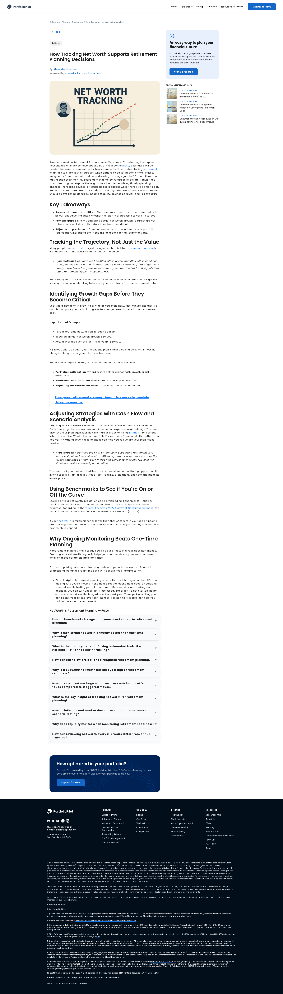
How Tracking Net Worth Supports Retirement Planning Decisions (104, 22)
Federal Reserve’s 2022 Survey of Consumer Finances (118, 508)
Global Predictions (55, 863)
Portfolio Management (113, 838)
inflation (134, 432)
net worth (78, 248)
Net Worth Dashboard (113, 823)
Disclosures (177, 835)
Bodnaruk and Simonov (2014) (153, 964)
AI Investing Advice (111, 834)
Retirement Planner (60, 22)
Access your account (182, 823)
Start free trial (178, 819)
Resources (77, 22)
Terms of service (180, 827)
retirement (150, 169)
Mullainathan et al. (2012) (161, 961)
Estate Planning (109, 815)
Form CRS (211, 839)
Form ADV (211, 844)
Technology (177, 815)
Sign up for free (261, 6)
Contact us (142, 827)
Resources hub (213, 815)
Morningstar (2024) (73, 964)
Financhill (61, 966)
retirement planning (140, 248)
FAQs (208, 823)
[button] (186, 7)
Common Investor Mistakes (220, 835)
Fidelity (125, 165)
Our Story (141, 819)
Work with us (142, 823)
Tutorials (210, 819)
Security (210, 827)
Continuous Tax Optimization (110, 828)
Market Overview (110, 842)
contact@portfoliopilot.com (61, 829)
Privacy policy (178, 831)
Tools (208, 848)
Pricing (139, 815)
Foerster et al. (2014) (185, 966)
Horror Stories (212, 831)
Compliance (142, 831)
